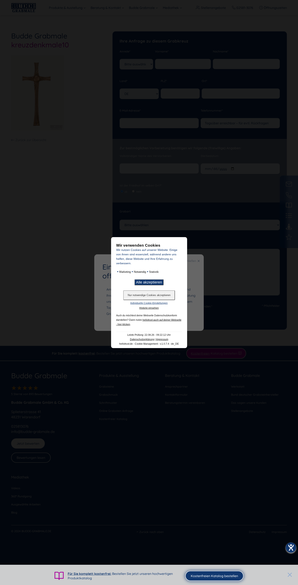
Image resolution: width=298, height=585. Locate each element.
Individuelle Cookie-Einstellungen (149, 303)
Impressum (162, 339)
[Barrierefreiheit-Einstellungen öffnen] (291, 547)
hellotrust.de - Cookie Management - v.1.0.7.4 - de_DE (149, 343)
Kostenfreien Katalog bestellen (214, 576)
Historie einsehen (149, 308)
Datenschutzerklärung (142, 339)
